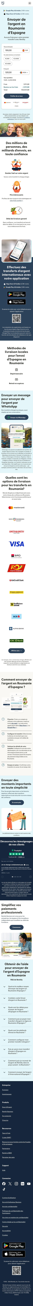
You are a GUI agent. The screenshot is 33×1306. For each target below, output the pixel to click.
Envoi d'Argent (7, 1107)
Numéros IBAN (7, 1153)
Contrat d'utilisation (9, 1198)
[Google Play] (16, 294)
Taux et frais (6, 1133)
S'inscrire (5, 1120)
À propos (5, 1090)
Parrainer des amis (8, 1157)
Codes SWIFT (6, 1137)
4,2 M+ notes (17, 14)
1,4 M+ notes (17, 11)
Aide (3, 1170)
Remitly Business (7, 1111)
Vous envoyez (8, 47)
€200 (7, 58)
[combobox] (25, 73)
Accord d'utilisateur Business (11, 1202)
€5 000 (8, 63)
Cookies (5, 1235)
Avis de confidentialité (9, 1206)
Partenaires (6, 1148)
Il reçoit (6, 69)
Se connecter (6, 1116)
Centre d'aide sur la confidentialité (13, 1222)
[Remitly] (2, 3)
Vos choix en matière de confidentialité (15, 1217)
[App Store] (16, 302)
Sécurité (5, 1226)
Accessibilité (6, 1231)
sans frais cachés (16, 200)
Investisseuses (6, 1094)
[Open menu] (30, 3)
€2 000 (16, 58)
